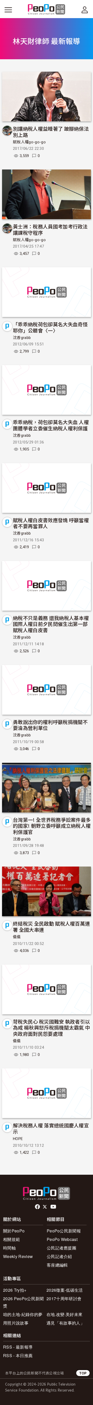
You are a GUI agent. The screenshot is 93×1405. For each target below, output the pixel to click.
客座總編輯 (57, 1265)
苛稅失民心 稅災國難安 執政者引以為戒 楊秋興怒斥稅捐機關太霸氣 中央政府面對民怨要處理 (51, 1027)
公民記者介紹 (59, 1256)
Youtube (53, 1206)
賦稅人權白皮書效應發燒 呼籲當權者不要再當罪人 (51, 523)
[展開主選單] (8, 10)
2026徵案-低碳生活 (65, 1290)
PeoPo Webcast (62, 1239)
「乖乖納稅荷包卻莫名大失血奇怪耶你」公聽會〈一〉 (50, 327)
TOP (83, 1373)
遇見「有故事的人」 (65, 1323)
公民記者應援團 (61, 1248)
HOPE (18, 1138)
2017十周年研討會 (64, 1299)
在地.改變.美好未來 (64, 1314)
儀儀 (17, 937)
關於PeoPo (14, 1231)
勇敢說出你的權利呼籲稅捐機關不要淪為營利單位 (50, 724)
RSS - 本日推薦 (18, 1355)
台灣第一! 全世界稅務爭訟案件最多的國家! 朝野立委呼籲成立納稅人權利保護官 (52, 825)
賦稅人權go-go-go (29, 142)
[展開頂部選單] (85, 10)
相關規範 (11, 1239)
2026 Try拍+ (14, 1290)
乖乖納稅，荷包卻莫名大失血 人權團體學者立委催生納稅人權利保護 (51, 425)
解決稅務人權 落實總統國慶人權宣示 (51, 1128)
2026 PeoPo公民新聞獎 (23, 1302)
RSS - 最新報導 (18, 1347)
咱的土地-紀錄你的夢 (22, 1314)
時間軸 (9, 1248)
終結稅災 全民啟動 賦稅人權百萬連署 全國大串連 (51, 926)
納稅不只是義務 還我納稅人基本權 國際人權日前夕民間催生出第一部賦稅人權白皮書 (51, 624)
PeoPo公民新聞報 (64, 1231)
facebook (38, 1206)
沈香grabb (22, 337)
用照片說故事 (15, 1323)
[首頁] (46, 10)
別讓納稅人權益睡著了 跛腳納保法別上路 (51, 131)
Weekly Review (18, 1256)
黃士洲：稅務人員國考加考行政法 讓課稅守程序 (50, 229)
